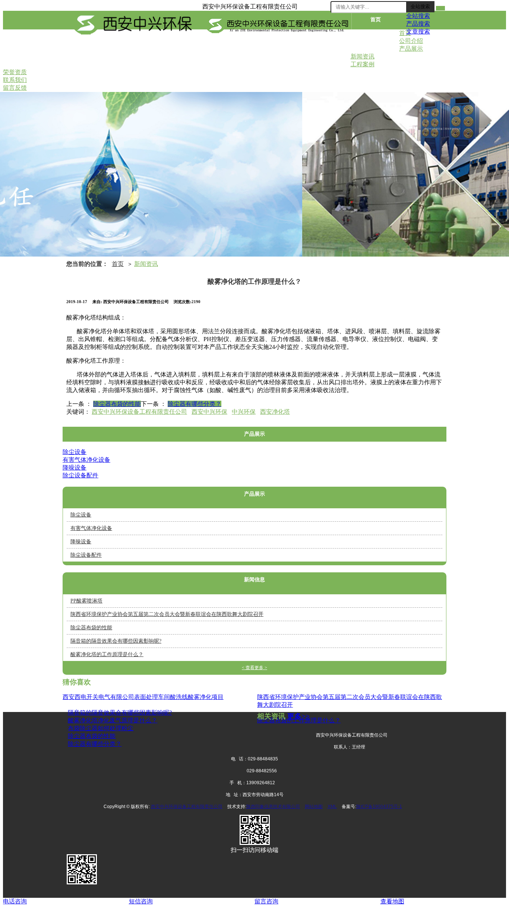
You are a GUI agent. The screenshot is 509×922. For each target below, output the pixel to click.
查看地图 (392, 901)
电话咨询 (15, 901)
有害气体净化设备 (86, 460)
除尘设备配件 (80, 475)
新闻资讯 (134, 55)
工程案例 (182, 55)
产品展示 (86, 55)
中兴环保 (244, 411)
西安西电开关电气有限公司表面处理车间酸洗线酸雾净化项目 (143, 697)
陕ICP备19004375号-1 (379, 806)
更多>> (298, 716)
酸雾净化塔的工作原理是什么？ (106, 654)
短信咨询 (141, 901)
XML (332, 806)
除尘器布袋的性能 (117, 404)
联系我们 (278, 55)
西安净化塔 (275, 411)
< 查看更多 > (254, 667)
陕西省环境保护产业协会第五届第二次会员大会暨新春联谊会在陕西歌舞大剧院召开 (166, 614)
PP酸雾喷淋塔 (86, 601)
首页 (375, 19)
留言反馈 (326, 55)
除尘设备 (74, 452)
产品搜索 (418, 23)
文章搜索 (418, 31)
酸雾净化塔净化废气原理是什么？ (112, 720)
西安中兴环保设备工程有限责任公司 (139, 411)
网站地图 (314, 806)
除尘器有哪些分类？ (194, 404)
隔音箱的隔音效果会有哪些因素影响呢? (115, 641)
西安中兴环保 (209, 411)
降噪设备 (74, 467)
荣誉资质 (230, 55)
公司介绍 (375, 37)
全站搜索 (420, 6)
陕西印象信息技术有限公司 (273, 806)
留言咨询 (266, 901)
